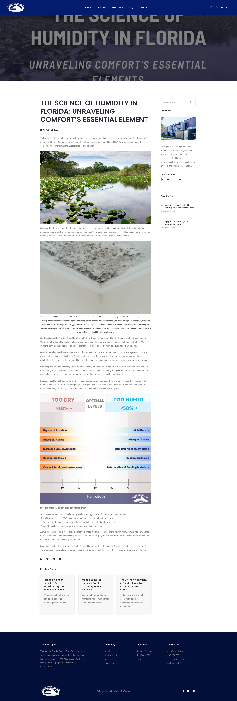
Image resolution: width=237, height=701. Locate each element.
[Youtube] (227, 7)
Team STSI (117, 7)
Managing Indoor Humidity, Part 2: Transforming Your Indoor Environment (54, 584)
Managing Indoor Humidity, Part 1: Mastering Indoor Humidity (91, 584)
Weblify (117, 691)
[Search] (190, 102)
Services (101, 7)
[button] (41, 559)
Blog (131, 7)
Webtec (126, 691)
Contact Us (145, 7)
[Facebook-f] (211, 7)
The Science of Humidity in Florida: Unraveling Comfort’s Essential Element (133, 584)
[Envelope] (222, 7)
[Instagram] (216, 7)
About (87, 7)
